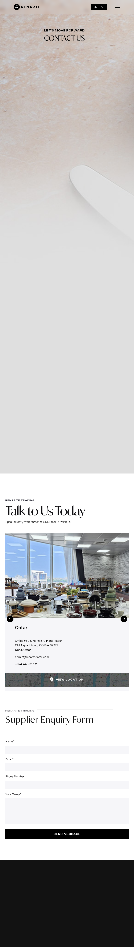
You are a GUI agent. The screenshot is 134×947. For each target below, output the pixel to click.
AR (103, 7)
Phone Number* (15, 776)
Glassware (77, 924)
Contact (115, 935)
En (95, 7)
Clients (114, 929)
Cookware (76, 912)
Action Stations (80, 936)
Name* (9, 741)
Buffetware (77, 901)
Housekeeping (79, 942)
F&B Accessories (81, 930)
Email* (9, 759)
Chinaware (77, 907)
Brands (114, 917)
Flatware (75, 918)
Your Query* (13, 794)
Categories (117, 923)
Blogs (113, 911)
